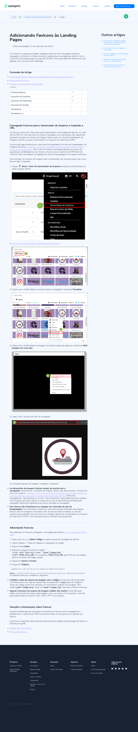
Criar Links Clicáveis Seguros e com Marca (115, 49)
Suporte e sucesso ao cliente (37, 685)
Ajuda (14, 17)
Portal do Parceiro (77, 666)
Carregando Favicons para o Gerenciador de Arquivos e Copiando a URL (41, 76)
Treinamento (34, 680)
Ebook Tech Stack (56, 669)
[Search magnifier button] (126, 16)
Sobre (93, 666)
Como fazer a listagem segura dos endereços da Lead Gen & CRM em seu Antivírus (115, 42)
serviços (84, 6)
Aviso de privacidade (98, 669)
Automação (34, 673)
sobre (62, 6)
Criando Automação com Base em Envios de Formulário (115, 60)
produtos (72, 6)
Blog (52, 666)
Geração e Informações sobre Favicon (26, 84)
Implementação (35, 669)
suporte (107, 6)
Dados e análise (35, 677)
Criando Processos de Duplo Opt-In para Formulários (114, 66)
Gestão (32, 690)
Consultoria (34, 666)
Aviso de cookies (97, 673)
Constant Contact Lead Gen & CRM (38, 17)
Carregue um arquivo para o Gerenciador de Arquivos (35, 243)
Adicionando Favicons (19, 80)
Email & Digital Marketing (15, 670)
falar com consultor (123, 6)
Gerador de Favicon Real (21, 628)
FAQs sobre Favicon (18, 631)
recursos (96, 6)
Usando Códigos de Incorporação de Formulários (116, 55)
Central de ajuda (76, 669)
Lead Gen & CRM (15, 666)
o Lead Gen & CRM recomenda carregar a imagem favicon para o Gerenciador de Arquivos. (47, 148)
